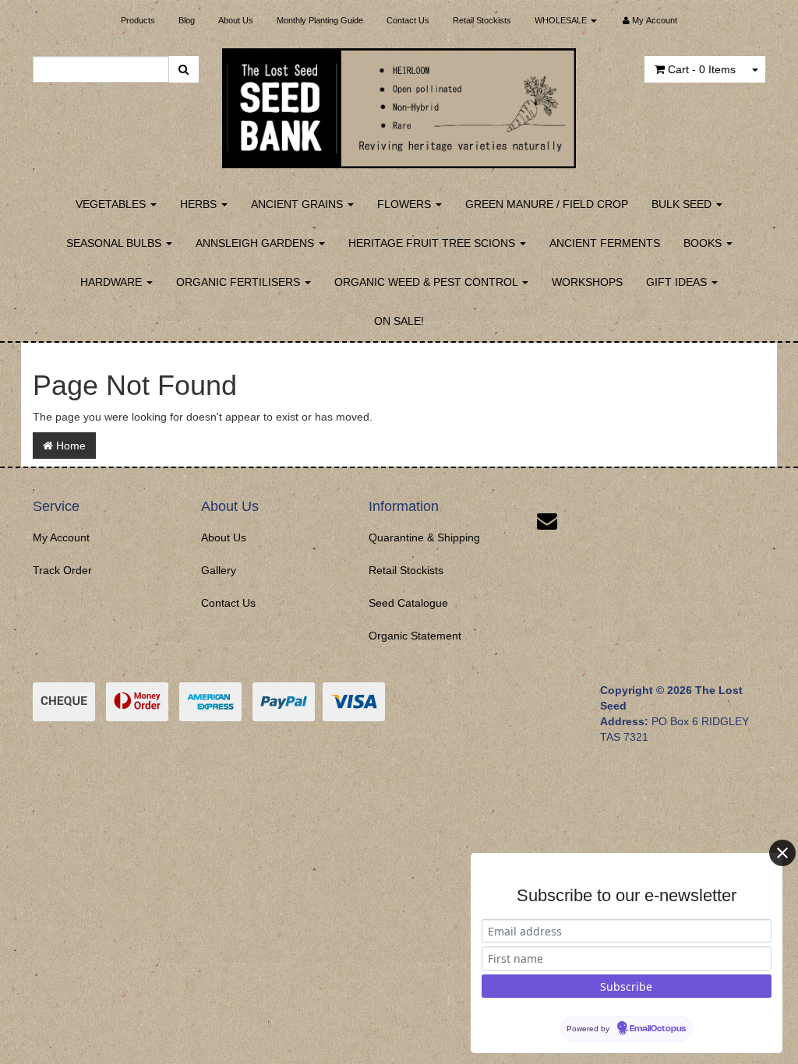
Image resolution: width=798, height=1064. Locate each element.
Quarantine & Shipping (424, 537)
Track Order (62, 570)
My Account (61, 537)
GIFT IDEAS (678, 282)
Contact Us (408, 20)
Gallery (218, 570)
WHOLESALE (562, 20)
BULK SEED (683, 204)
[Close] (782, 853)
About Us (235, 20)
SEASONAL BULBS (115, 243)
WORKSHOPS (587, 282)
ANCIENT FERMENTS (604, 243)
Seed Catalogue (408, 603)
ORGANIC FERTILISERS (239, 282)
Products (138, 20)
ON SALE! (399, 321)
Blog (186, 20)
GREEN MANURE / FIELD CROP (546, 204)
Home (69, 445)
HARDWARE (112, 282)
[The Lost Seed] (399, 103)
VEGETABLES (112, 204)
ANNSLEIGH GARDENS (256, 243)
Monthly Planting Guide (320, 20)
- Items (702, 69)
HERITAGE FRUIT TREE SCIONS (433, 243)
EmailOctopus (658, 1029)
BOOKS (704, 243)
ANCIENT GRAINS (298, 204)
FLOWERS (405, 204)
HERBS (200, 204)
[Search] (183, 69)
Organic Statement (415, 635)
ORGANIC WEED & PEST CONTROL (427, 282)
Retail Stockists (482, 20)
